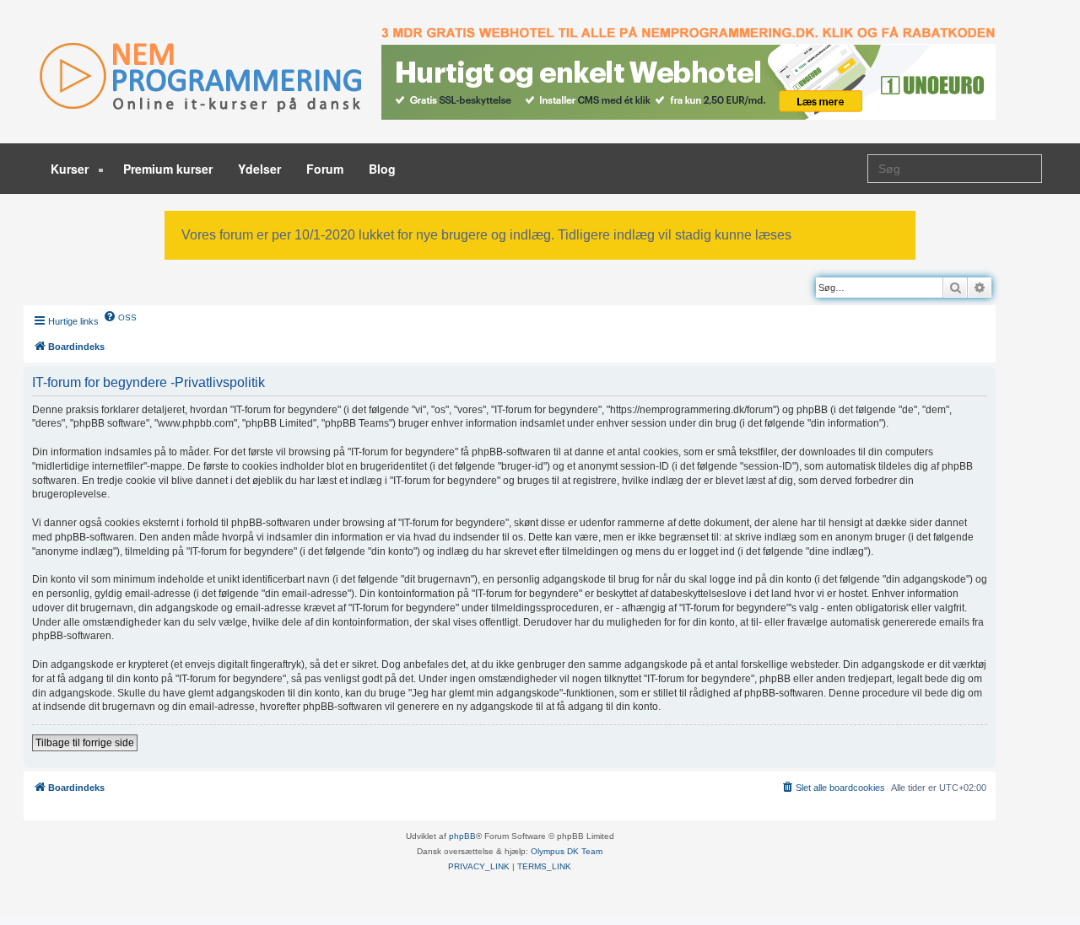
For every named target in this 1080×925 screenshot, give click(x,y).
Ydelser (259, 168)
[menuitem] (120, 316)
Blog (382, 168)
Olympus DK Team (566, 851)
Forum (324, 168)
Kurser (71, 168)
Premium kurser (168, 168)
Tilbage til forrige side (84, 743)
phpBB (462, 836)
